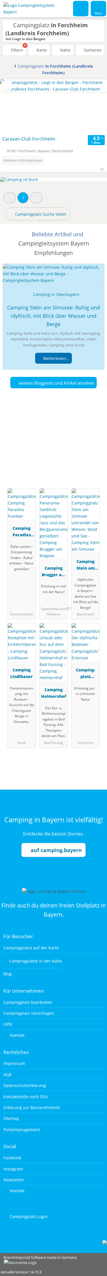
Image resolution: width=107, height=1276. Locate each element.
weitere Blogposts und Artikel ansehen (55, 383)
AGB (7, 1074)
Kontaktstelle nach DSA (25, 1096)
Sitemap (11, 1118)
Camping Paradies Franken (22, 532)
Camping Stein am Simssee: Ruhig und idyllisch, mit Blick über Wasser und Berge (53, 316)
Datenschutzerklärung (24, 1085)
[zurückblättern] (14, 106)
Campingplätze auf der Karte (31, 947)
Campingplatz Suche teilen (40, 214)
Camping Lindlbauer (21, 673)
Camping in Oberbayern (56, 294)
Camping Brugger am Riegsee (54, 572)
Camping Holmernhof (53, 693)
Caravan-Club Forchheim (28, 139)
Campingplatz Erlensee (85, 674)
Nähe (64, 50)
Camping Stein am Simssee (85, 566)
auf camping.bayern (56, 850)
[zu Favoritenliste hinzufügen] (6, 86)
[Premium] (95, 441)
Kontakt (17, 1035)
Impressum (14, 1063)
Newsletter (13, 1180)
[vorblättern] (92, 106)
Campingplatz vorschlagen (28, 1013)
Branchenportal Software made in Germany (38, 1260)
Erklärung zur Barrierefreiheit (31, 1107)
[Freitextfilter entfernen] (81, 8)
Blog (7, 974)
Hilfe (7, 1024)
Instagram (13, 1169)
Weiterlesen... (55, 358)
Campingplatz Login (28, 1216)
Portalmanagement (21, 1129)
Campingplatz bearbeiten (27, 1002)
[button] (9, 197)
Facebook (12, 1157)
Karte (41, 50)
